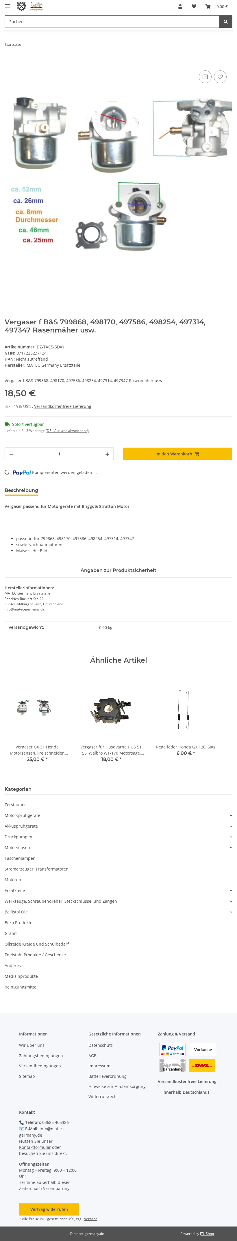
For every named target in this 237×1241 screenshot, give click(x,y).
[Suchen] (225, 21)
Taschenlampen (20, 858)
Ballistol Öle (16, 912)
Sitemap (27, 1076)
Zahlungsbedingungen (41, 1055)
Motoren (13, 879)
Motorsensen (17, 847)
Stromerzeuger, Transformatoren (36, 869)
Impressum (99, 1066)
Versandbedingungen (40, 1066)
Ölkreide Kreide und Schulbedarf (37, 944)
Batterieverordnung (107, 1076)
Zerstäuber (15, 804)
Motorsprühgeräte (22, 815)
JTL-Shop (207, 1233)
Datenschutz (100, 1045)
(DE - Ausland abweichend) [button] (67, 430)
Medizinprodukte (21, 976)
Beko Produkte (18, 922)
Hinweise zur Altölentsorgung (117, 1086)
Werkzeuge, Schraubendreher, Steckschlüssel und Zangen (61, 901)
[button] (180, 6)
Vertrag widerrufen (49, 1209)
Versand (90, 1218)
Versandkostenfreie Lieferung (62, 406)
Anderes (13, 965)
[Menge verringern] (11, 454)
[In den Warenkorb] (9, 62)
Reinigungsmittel (21, 987)
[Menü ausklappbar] (7, 3)
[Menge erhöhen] (107, 454)
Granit (11, 933)
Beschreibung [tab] (21, 490)
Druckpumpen (18, 837)
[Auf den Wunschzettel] (220, 76)
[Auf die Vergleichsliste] (205, 76)
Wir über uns (32, 1045)
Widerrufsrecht (103, 1096)
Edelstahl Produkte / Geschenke (35, 954)
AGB (92, 1055)
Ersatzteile (15, 890)
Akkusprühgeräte (21, 826)
